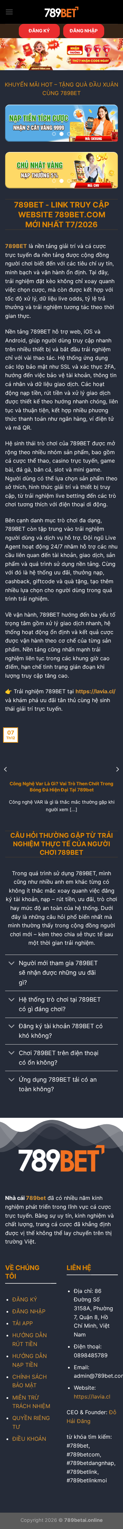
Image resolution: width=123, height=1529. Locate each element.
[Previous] (5, 769)
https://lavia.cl (92, 1396)
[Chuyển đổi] (11, 964)
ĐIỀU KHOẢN (29, 1438)
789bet (36, 1197)
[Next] (117, 769)
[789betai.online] (61, 12)
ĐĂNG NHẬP (84, 30)
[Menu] (9, 11)
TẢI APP (22, 1323)
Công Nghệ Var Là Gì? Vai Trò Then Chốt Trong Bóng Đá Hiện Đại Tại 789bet (61, 786)
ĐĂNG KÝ (39, 30)
